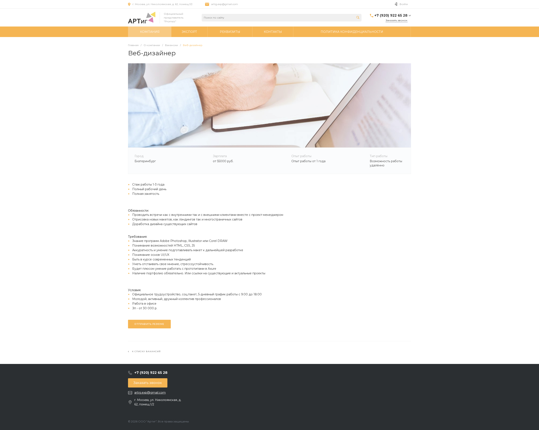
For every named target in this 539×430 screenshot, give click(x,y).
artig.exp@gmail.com (224, 4)
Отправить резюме (149, 323)
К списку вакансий (146, 351)
